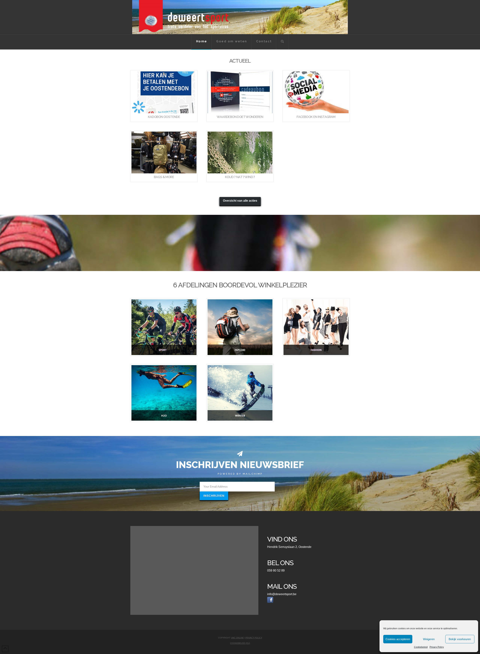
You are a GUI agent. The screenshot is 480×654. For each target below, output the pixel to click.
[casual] (316, 327)
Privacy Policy (437, 647)
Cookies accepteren (398, 639)
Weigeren (429, 639)
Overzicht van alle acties (240, 200)
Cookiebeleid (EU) (240, 643)
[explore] (240, 327)
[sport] (164, 327)
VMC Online (237, 638)
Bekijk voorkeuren (460, 639)
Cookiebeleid (421, 647)
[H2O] (164, 393)
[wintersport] (240, 393)
